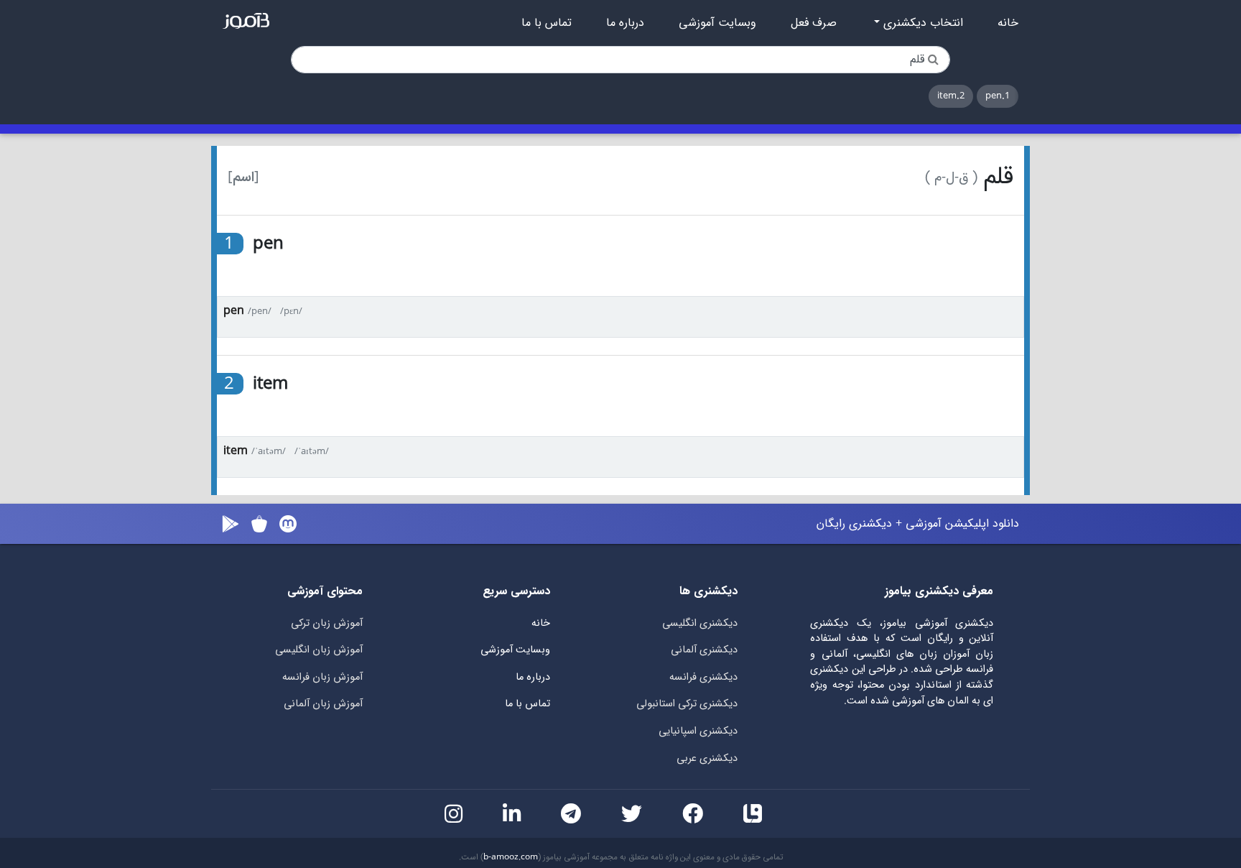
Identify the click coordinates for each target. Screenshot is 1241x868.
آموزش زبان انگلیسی (319, 650)
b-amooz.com (510, 857)
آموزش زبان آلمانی (323, 704)
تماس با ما (546, 23)
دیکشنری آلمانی (704, 650)
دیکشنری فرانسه (703, 677)
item (235, 451)
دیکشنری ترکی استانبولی (687, 704)
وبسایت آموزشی (717, 23)
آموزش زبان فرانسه (322, 677)
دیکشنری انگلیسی (700, 623)
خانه (1008, 23)
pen (233, 311)
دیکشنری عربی (707, 758)
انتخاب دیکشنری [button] (921, 23)
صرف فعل (814, 23)
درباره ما (625, 23)
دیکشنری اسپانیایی (698, 731)
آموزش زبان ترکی (327, 623)
